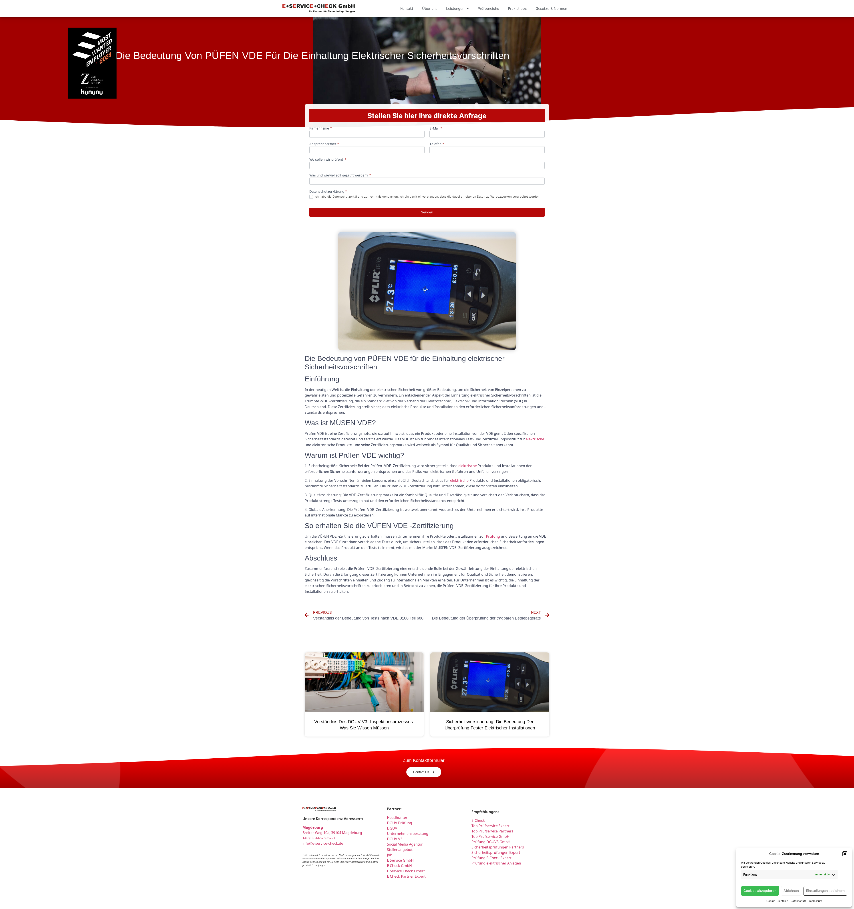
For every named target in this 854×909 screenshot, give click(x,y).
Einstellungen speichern (825, 891)
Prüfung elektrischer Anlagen (496, 863)
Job (389, 854)
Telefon (436, 144)
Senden (427, 212)
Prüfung (493, 536)
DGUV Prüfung (399, 822)
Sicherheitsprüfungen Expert (495, 852)
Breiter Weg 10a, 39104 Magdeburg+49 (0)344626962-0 (332, 832)
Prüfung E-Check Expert (491, 857)
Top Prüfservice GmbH (490, 836)
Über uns (429, 8)
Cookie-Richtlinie (777, 901)
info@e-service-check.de (322, 843)
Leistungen (455, 8)
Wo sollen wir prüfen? (327, 160)
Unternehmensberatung (407, 833)
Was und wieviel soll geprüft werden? (340, 175)
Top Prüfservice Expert (490, 825)
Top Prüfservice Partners (492, 831)
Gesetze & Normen (551, 8)
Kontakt (406, 8)
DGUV (392, 828)
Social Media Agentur (405, 844)
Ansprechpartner (324, 144)
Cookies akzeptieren (759, 891)
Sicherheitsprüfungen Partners (497, 847)
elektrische (535, 439)
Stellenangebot (400, 849)
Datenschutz (798, 901)
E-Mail (435, 128)
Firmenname (320, 128)
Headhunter (397, 817)
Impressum (815, 901)
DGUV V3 (394, 838)
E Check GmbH (399, 865)
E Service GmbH (400, 860)
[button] (845, 854)
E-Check (478, 820)
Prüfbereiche (488, 8)
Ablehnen (791, 891)
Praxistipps (517, 8)
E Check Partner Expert (406, 876)
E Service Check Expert (407, 871)
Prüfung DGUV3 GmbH (490, 841)
